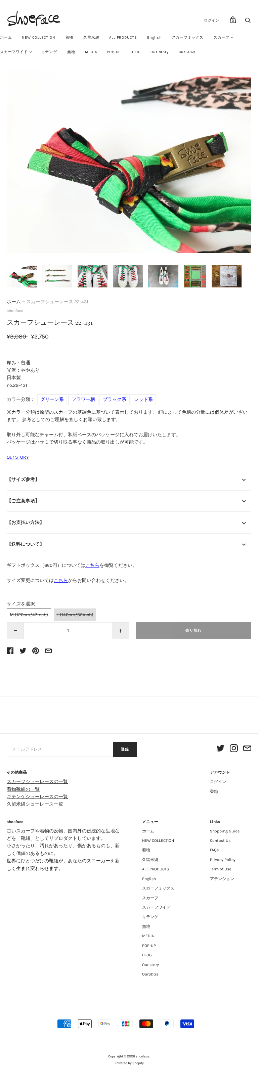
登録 (125, 749)
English (154, 37)
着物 (70, 37)
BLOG (135, 52)
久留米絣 (91, 37)
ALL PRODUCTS (123, 37)
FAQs (214, 850)
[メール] (247, 749)
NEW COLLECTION (38, 37)
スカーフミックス (188, 37)
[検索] (248, 22)
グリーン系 (52, 399)
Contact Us (220, 840)
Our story (159, 52)
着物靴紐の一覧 (23, 789)
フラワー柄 (83, 399)
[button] (22, 276)
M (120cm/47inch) (29, 615)
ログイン (212, 20)
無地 (71, 52)
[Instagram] (234, 749)
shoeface (15, 310)
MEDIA (91, 52)
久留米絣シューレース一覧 (35, 804)
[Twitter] (220, 749)
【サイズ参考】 (23, 479)
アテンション (222, 878)
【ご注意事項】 (23, 501)
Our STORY (18, 457)
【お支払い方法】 (25, 522)
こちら (92, 565)
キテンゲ (49, 52)
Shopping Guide (225, 831)
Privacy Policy (222, 859)
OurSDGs (187, 52)
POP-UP (114, 52)
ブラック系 (114, 399)
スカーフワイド (156, 907)
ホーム (14, 302)
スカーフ (221, 37)
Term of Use (220, 869)
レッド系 (143, 399)
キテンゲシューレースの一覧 (37, 797)
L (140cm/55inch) (74, 615)
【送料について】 (25, 544)
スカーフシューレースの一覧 (37, 781)
